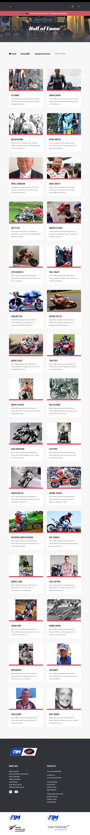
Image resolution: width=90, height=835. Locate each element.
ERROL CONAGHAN (18, 183)
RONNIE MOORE (55, 625)
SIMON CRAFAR (55, 95)
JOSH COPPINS (54, 581)
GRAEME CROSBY (55, 493)
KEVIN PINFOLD (55, 139)
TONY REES (53, 360)
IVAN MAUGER (16, 670)
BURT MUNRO (54, 714)
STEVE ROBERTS (17, 272)
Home (14, 54)
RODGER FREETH (55, 316)
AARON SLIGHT (16, 360)
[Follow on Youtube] (16, 792)
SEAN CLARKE (16, 714)
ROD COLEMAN (54, 404)
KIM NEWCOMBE (17, 139)
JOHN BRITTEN (16, 316)
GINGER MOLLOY (17, 493)
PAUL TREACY (54, 272)
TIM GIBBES (53, 670)
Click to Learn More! (59, 13)
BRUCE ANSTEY (55, 183)
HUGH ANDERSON (17, 448)
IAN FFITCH (15, 227)
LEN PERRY (53, 448)
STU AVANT (15, 95)
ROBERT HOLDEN (17, 404)
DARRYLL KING (16, 581)
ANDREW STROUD (55, 227)
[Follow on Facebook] (10, 791)
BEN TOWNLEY (54, 537)
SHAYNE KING (16, 625)
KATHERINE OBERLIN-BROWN (22, 537)
